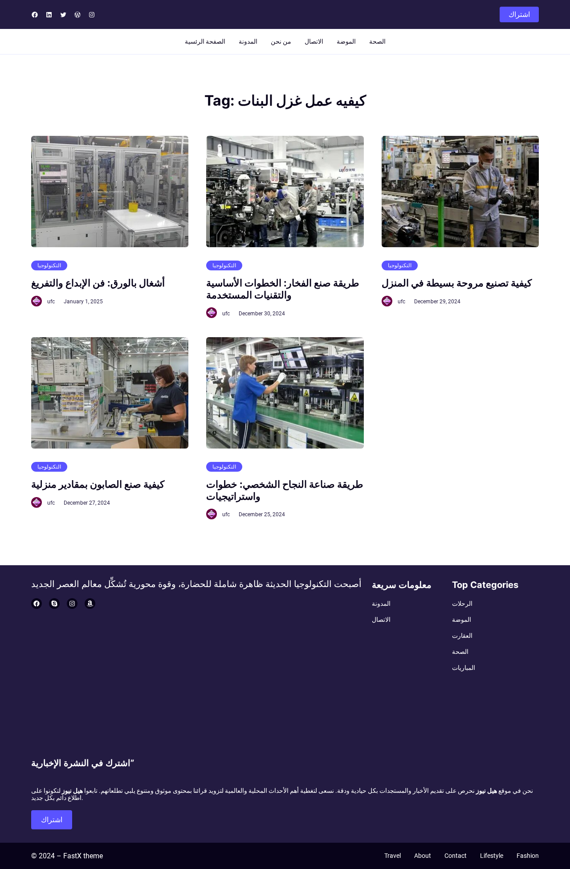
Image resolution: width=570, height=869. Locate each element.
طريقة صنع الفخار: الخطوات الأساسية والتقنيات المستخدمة (282, 288)
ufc (51, 301)
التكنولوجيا (49, 265)
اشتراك (519, 14)
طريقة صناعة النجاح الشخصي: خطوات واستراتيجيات (284, 490)
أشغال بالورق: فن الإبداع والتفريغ (98, 283)
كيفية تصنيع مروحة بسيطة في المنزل (457, 283)
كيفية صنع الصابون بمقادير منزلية (97, 484)
